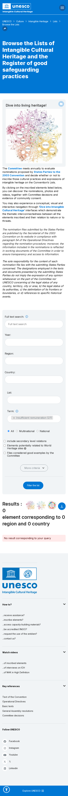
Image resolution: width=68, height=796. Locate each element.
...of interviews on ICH (13, 667)
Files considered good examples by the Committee (30, 454)
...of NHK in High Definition (15, 672)
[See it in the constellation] (30, 505)
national (45, 431)
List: (9, 392)
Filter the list (33, 485)
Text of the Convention (14, 697)
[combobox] (34, 342)
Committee (15, 168)
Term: (11, 411)
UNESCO (7, 21)
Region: (9, 353)
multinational (26, 431)
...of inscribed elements (14, 663)
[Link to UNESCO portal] (23, 6)
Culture (20, 21)
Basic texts (8, 706)
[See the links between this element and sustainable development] (52, 505)
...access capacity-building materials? (21, 624)
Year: (8, 334)
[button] (4, 30)
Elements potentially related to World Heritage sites (29, 447)
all (12, 431)
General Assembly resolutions (17, 711)
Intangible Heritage (38, 21)
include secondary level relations (26, 441)
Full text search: (15, 316)
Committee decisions (13, 715)
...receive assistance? (13, 615)
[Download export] (62, 507)
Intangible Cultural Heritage (18, 11)
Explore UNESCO (32, 790)
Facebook (14, 741)
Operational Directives (14, 701)
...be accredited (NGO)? (14, 629)
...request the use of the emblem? (19, 633)
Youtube (13, 754)
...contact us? (9, 638)
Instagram (14, 748)
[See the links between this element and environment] (41, 505)
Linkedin (13, 768)
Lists (55, 21)
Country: (10, 372)
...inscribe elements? (12, 619)
